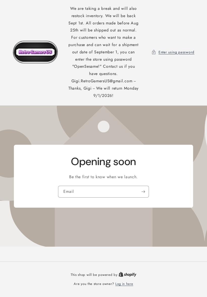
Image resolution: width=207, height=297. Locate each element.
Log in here (124, 283)
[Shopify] (127, 274)
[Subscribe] (143, 192)
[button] (172, 52)
